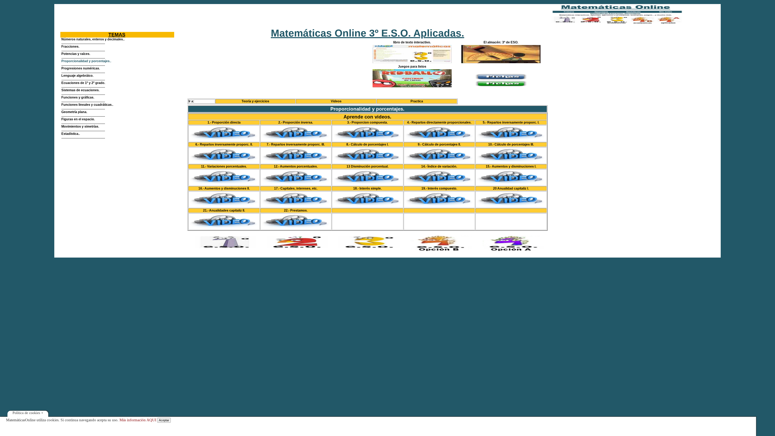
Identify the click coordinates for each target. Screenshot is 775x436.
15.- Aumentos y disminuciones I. (511, 166)
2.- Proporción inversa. (295, 122)
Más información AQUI (137, 420)
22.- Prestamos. (296, 210)
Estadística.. (70, 133)
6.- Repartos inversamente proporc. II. (224, 144)
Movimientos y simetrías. (80, 126)
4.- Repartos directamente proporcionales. (439, 122)
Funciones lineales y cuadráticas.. (87, 104)
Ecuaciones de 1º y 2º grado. (83, 83)
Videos (336, 101)
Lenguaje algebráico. (77, 75)
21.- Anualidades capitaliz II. (224, 210)
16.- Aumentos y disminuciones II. (224, 188)
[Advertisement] (288, 14)
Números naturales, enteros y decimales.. (93, 39)
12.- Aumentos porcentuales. (296, 166)
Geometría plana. (74, 112)
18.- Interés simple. (367, 188)
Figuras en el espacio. (78, 119)
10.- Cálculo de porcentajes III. (511, 144)
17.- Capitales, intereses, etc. (295, 188)
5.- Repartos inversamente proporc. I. (511, 122)
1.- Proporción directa (224, 122)
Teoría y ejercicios (255, 101)
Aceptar (164, 420)
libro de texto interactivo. (412, 42)
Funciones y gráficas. (77, 97)
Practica (417, 101)
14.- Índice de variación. (439, 166)
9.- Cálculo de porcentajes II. (439, 144)
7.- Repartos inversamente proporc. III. (296, 144)
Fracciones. (70, 46)
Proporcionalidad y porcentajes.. (86, 61)
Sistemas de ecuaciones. (80, 90)
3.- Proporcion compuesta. (367, 122)
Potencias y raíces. (75, 54)
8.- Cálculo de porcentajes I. (367, 144)
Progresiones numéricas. (80, 68)
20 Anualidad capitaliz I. (511, 188)
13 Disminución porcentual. (368, 166)
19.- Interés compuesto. (439, 188)
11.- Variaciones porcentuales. (224, 166)
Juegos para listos (412, 66)
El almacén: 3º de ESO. (501, 42)
